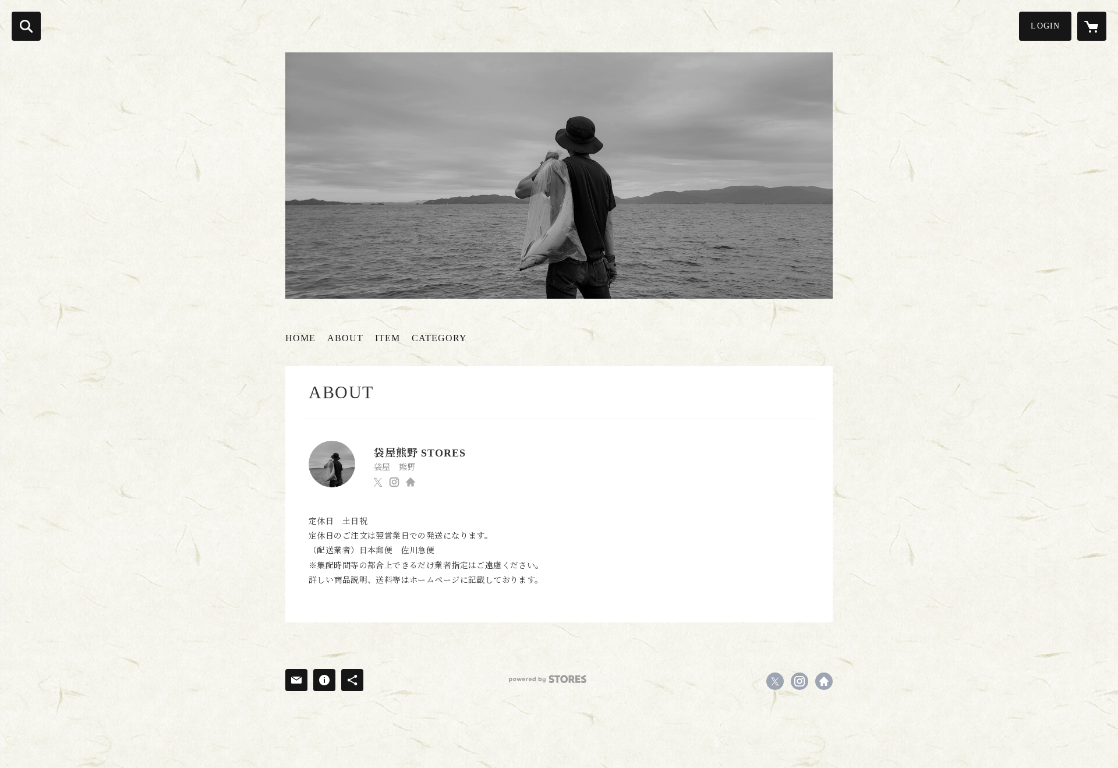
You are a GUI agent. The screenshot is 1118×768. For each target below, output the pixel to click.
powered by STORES (548, 679)
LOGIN (1045, 26)
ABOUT (345, 338)
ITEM (387, 338)
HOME (300, 338)
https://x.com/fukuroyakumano (378, 482)
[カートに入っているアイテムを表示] (1091, 26)
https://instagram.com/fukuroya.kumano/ (394, 482)
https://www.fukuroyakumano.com (410, 482)
